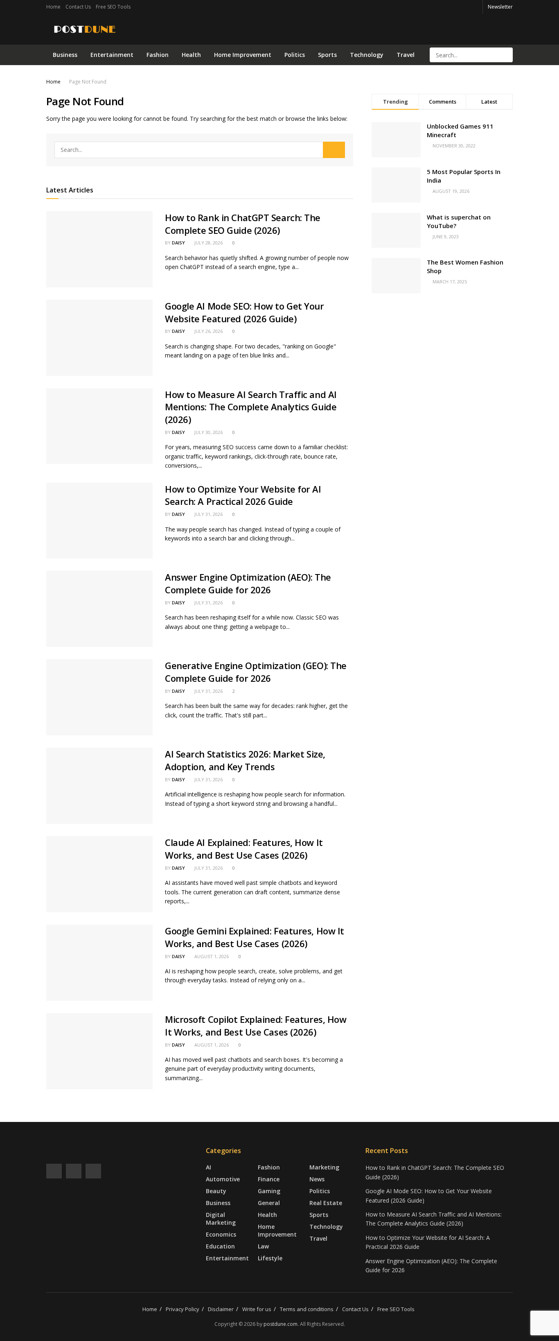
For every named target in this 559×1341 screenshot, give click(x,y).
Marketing (324, 1167)
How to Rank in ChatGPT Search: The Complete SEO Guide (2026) (242, 223)
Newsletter (500, 6)
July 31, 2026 (208, 514)
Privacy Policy (182, 1309)
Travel (406, 55)
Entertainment (111, 55)
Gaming (269, 1191)
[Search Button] (506, 54)
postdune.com (281, 1324)
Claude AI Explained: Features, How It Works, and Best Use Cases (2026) (244, 848)
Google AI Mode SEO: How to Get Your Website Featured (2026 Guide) (244, 312)
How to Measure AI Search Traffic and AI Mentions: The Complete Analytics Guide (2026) (251, 407)
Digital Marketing (221, 1218)
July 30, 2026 (208, 432)
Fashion (158, 55)
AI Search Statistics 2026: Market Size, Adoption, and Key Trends (245, 760)
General (269, 1203)
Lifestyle (270, 1258)
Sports (327, 55)
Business (65, 55)
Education (220, 1246)
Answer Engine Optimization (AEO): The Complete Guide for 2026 (248, 583)
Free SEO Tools (113, 6)
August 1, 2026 (211, 956)
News (317, 1179)
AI (208, 1167)
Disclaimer (221, 1309)
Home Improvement (242, 55)
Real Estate (325, 1203)
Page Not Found (87, 81)
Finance (269, 1179)
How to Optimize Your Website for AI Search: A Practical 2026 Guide (243, 495)
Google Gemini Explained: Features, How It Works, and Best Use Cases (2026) (254, 937)
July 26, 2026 (208, 331)
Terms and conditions (307, 1309)
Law (263, 1246)
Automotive (223, 1179)
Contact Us (78, 6)
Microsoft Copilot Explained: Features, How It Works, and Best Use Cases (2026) (256, 1025)
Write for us (256, 1309)
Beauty (216, 1191)
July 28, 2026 (208, 243)
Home (53, 6)
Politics (294, 55)
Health (191, 55)
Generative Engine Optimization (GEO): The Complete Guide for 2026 (256, 671)
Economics (221, 1234)
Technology (366, 55)
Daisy (178, 243)
